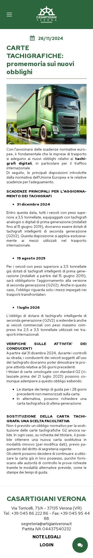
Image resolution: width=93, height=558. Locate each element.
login (46, 545)
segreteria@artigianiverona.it (46, 523)
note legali (47, 537)
